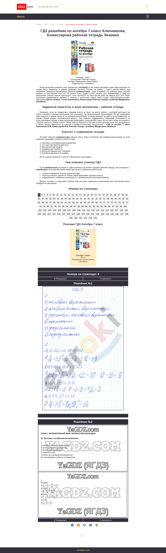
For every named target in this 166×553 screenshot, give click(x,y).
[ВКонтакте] (71, 525)
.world (25, 7)
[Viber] (89, 525)
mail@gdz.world (83, 550)
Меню (21, 16)
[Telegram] (83, 525)
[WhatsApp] (95, 525)
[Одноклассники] (77, 525)
